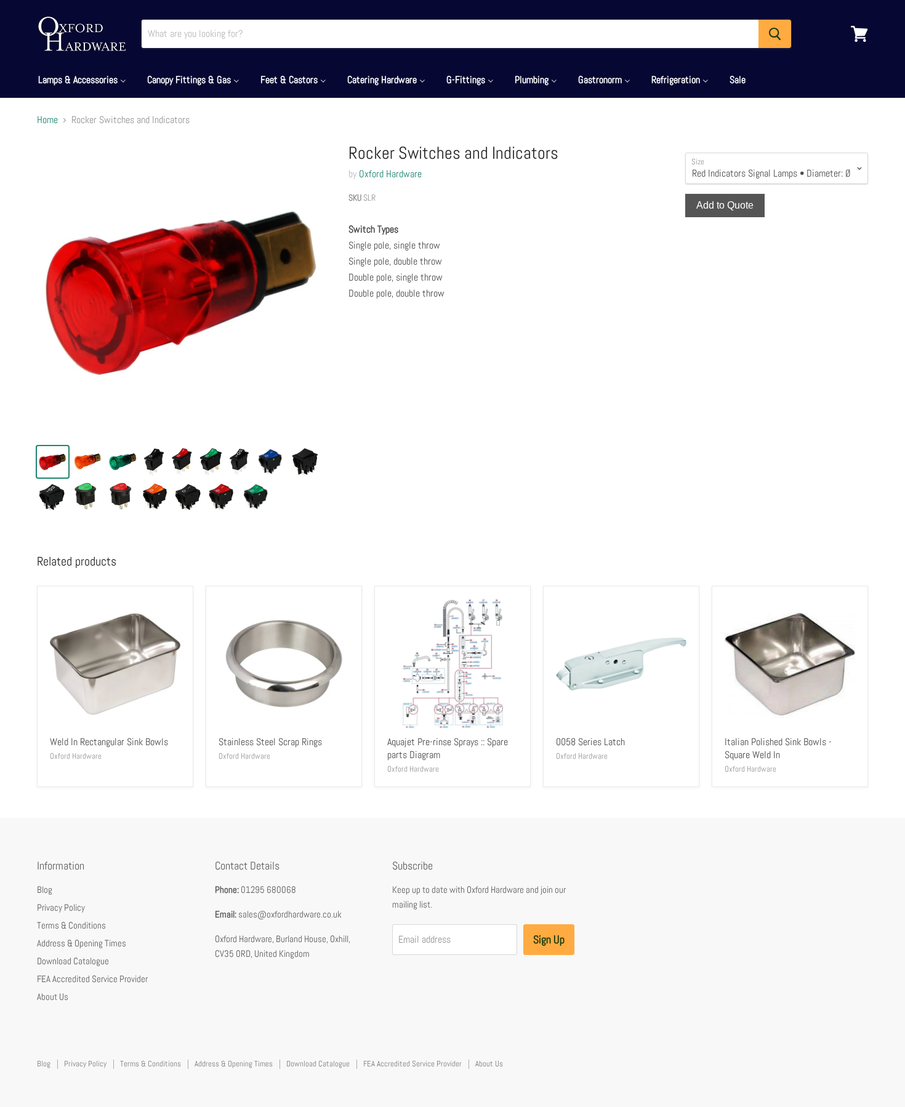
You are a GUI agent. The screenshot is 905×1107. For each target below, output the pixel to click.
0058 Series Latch (590, 741)
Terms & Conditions (71, 925)
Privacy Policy (61, 907)
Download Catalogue (73, 961)
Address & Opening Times (81, 943)
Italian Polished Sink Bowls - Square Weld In (778, 748)
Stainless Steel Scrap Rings (270, 741)
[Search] (774, 34)
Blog (44, 889)
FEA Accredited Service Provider (92, 979)
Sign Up (549, 939)
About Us (52, 996)
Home (47, 120)
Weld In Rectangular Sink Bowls (109, 741)
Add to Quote (725, 205)
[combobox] (450, 34)
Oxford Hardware (390, 173)
